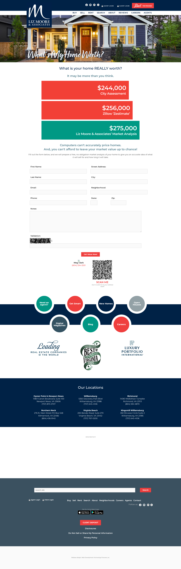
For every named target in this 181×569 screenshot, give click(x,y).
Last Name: (35, 177)
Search (101, 13)
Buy (75, 13)
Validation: (35, 236)
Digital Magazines (59, 324)
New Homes (106, 304)
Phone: (33, 198)
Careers (135, 13)
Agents (148, 13)
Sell (82, 13)
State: (94, 198)
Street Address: (98, 167)
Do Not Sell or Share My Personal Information (90, 533)
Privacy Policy (90, 538)
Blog (90, 324)
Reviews (123, 13)
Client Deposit (90, 523)
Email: (33, 188)
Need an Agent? (44, 304)
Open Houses (137, 304)
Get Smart (75, 304)
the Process (143, 5)
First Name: (36, 167)
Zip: (113, 198)
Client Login (124, 6)
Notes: (33, 209)
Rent (91, 13)
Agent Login (109, 6)
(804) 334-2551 (79, 265)
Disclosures (90, 529)
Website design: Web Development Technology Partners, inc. (90, 557)
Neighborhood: (98, 188)
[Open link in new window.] (86, 4)
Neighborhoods (106, 501)
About (111, 13)
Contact (137, 501)
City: (93, 177)
